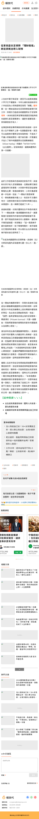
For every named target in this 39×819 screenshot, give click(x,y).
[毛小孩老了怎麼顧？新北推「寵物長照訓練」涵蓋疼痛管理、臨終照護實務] (8, 732)
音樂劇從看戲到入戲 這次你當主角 (26, 657)
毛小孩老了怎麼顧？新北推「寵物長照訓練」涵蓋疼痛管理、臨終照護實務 (27, 732)
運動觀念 (25, 465)
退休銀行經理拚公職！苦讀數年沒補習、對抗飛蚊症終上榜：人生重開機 (27, 584)
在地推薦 (25, 8)
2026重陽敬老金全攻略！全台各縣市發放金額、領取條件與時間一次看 (27, 682)
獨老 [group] (36, 15)
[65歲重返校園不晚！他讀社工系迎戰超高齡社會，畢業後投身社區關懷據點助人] (8, 610)
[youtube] (35, 797)
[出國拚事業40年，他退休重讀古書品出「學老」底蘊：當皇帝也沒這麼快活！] (8, 647)
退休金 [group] (12, 15)
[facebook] (28, 797)
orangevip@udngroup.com (18, 802)
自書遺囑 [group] (21, 15)
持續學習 (16, 8)
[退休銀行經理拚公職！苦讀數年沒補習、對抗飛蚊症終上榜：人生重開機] (8, 585)
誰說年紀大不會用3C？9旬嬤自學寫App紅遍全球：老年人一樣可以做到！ (27, 572)
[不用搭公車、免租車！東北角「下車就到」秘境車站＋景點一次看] (8, 720)
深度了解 (27, 552)
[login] (32, 3)
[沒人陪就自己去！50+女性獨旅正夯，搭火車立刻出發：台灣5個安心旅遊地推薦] (8, 695)
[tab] (16, 559)
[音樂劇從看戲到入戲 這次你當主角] (8, 659)
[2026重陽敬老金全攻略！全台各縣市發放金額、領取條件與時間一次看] (8, 683)
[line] (31, 797)
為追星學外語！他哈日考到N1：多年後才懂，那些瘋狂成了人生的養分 (27, 621)
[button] (36, 3)
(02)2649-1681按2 (15, 805)
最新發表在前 (31, 783)
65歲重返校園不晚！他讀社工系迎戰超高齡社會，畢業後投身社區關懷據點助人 (27, 609)
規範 (2, 775)
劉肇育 (15, 465)
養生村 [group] (4, 15)
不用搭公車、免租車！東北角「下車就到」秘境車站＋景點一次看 (27, 719)
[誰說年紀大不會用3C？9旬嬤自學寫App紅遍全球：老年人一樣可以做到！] (8, 573)
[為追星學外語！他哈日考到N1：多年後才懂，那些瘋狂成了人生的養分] (8, 622)
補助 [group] (29, 15)
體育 (4, 468)
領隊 (33, 465)
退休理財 (6, 8)
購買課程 (26, 3)
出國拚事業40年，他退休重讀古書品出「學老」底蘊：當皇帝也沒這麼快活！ (27, 646)
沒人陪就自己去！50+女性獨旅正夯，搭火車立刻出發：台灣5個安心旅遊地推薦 (26, 694)
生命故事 (6, 465)
